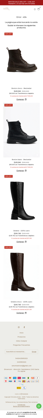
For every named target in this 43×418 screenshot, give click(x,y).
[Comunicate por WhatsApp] (38, 406)
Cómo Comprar (21, 341)
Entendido (21, 416)
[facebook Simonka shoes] (24, 327)
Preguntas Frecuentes (21, 345)
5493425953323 (21, 358)
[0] (38, 9)
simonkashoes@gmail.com (21, 366)
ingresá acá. (21, 405)
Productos (21, 337)
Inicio (21, 333)
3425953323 (21, 362)
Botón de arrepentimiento (21, 406)
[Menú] (35, 9)
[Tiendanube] (21, 394)
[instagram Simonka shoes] (19, 327)
